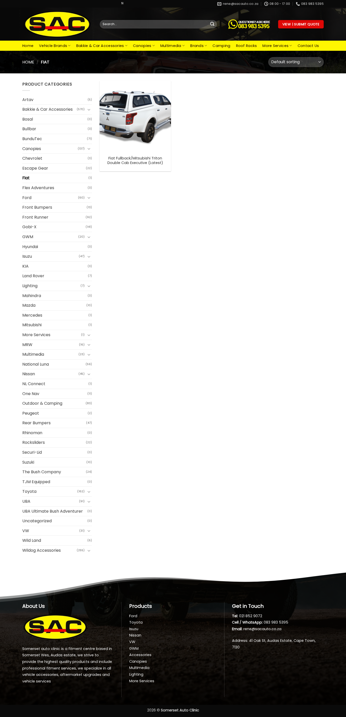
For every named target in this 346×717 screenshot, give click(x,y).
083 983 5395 (276, 622)
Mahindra (31, 296)
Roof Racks (246, 45)
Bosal (27, 119)
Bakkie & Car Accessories (100, 45)
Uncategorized (37, 521)
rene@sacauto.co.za (262, 628)
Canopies (142, 45)
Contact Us (308, 45)
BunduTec (32, 139)
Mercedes (32, 315)
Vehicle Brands (53, 45)
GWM (27, 237)
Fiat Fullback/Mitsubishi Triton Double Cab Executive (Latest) (135, 160)
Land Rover (33, 276)
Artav (27, 100)
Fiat (26, 178)
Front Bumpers (37, 207)
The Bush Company (41, 472)
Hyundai (30, 247)
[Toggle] (89, 109)
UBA (26, 501)
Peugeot (30, 413)
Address (239, 640)
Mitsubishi (32, 325)
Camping (221, 45)
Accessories (140, 654)
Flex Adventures (38, 188)
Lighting (29, 286)
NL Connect (33, 384)
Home (27, 45)
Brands (197, 45)
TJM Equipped (36, 482)
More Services (275, 45)
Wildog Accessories (41, 550)
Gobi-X (29, 227)
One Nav (30, 394)
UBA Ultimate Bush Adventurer (52, 511)
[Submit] (212, 24)
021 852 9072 (250, 615)
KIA (25, 266)
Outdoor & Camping (42, 403)
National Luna (35, 364)
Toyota (29, 491)
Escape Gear (35, 168)
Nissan (28, 374)
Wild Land (31, 540)
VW (25, 531)
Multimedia (170, 45)
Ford (26, 198)
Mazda (28, 305)
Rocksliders (33, 442)
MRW (27, 345)
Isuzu (27, 256)
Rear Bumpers (36, 423)
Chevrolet (32, 158)
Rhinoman (32, 433)
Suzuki (28, 462)
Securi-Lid (32, 452)
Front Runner (35, 217)
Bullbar (29, 129)
